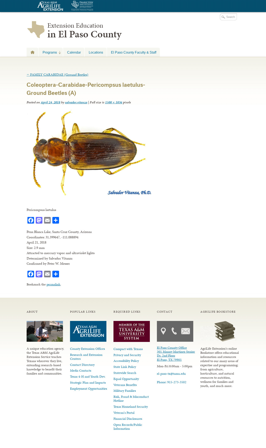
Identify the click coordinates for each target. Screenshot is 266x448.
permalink (53, 284)
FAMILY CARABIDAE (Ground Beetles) (57, 74)
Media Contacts (80, 370)
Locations (96, 52)
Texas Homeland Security (130, 406)
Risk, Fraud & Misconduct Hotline (131, 398)
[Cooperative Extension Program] (93, 6)
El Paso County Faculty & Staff (133, 52)
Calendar (74, 52)
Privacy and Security (127, 355)
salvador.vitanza (76, 102)
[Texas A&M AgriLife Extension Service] (49, 6)
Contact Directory (82, 364)
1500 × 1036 (113, 102)
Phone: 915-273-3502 (171, 382)
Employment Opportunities (88, 388)
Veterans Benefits (125, 384)
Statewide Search (124, 372)
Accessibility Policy (126, 360)
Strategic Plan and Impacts (88, 382)
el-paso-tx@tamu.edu (171, 373)
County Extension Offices (87, 348)
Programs (48, 52)
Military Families (124, 390)
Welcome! (32, 52)
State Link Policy (124, 366)
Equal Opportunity (126, 378)
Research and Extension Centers (86, 356)
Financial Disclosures (127, 418)
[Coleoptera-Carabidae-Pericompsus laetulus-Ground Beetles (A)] (90, 195)
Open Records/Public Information (127, 426)
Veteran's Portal (123, 412)
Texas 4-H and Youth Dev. (87, 376)
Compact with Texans (128, 348)
